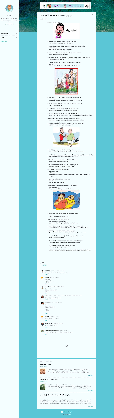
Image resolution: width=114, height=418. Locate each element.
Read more (90, 375)
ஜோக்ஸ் (44, 265)
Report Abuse (4, 41)
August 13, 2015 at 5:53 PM (60, 270)
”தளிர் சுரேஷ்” (9, 15)
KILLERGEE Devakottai (49, 270)
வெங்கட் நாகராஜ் (48, 323)
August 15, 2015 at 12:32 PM (58, 323)
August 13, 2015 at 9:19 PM (77, 295)
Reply (46, 274)
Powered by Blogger (67, 412)
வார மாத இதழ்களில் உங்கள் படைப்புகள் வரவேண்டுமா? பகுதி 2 (55, 395)
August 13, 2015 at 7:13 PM (55, 277)
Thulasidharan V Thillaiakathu (51, 330)
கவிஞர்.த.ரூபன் (48, 302)
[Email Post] (43, 262)
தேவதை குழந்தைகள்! (45, 364)
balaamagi (47, 277)
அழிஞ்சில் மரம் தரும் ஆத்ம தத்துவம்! (49, 379)
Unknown (47, 316)
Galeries (69, 414)
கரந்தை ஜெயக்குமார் (49, 286)
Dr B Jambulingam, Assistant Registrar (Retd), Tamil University (58, 295)
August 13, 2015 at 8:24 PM (59, 286)
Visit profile (9, 24)
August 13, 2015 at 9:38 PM (57, 302)
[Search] (95, 4)
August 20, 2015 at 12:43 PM (63, 330)
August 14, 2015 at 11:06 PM (54, 316)
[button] (92, 15)
